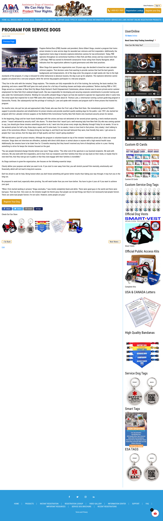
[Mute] (154, 71)
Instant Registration (49, 504)
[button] (143, 64)
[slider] (141, 71)
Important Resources (55, 506)
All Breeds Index (14, 20)
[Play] (128, 71)
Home (4, 20)
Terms (78, 512)
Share (8, 209)
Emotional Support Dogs (58, 20)
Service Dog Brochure (81, 506)
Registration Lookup (134, 10)
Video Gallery (95, 504)
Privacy (85, 512)
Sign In (157, 6)
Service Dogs (28, 20)
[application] (143, 64)
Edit (3, 247)
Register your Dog (152, 10)
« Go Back (7, 242)
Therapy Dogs (41, 20)
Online (131, 36)
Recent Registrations (107, 506)
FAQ (147, 504)
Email (30, 209)
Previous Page (8, 41)
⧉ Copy (38, 209)
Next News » (114, 242)
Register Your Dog (12, 201)
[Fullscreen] (158, 71)
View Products (148, 6)
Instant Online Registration (139, 20)
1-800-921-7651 (117, 10)
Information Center (102, 20)
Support (135, 504)
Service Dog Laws (118, 20)
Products (157, 20)
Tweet (19, 209)
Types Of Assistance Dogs (81, 20)
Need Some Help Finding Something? (140, 40)
